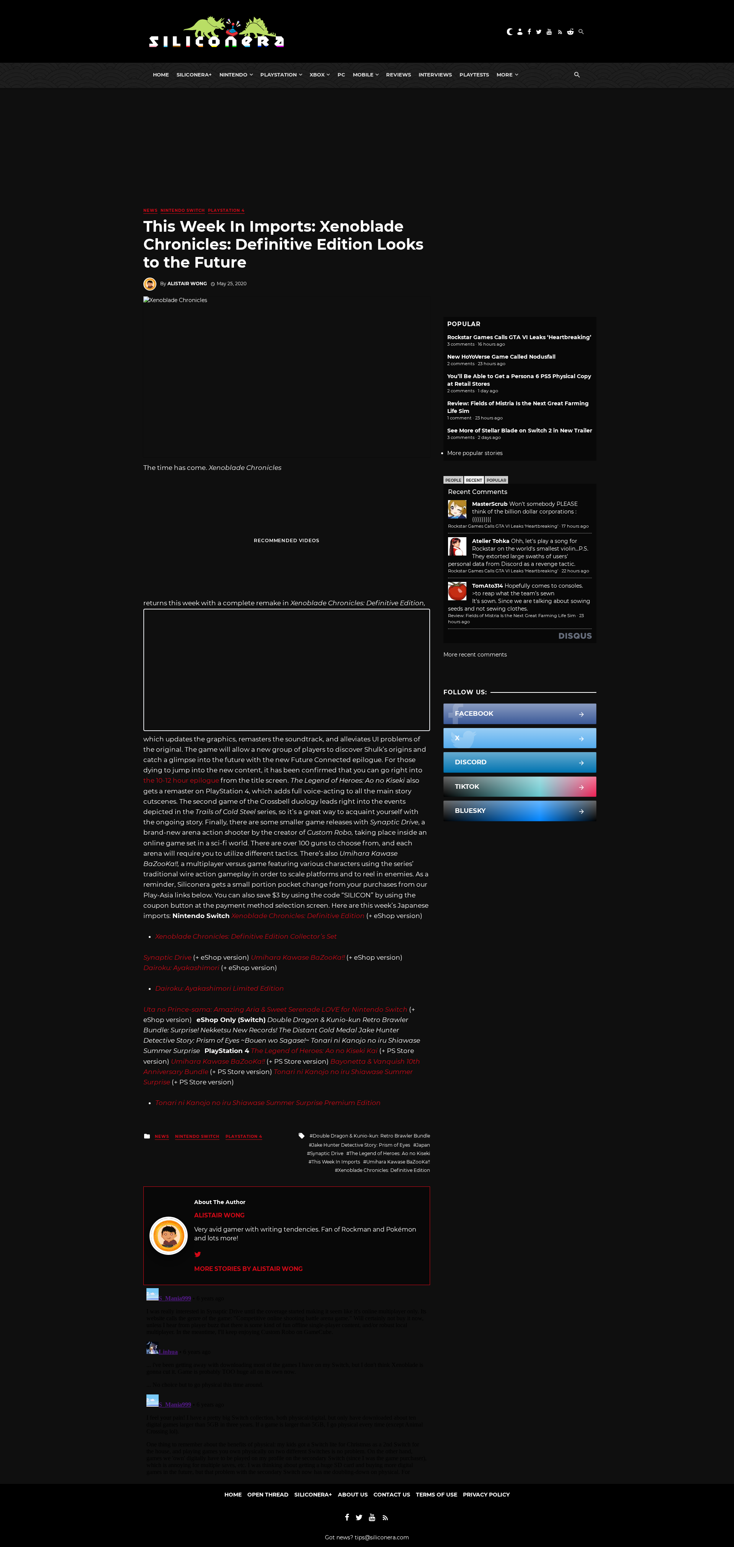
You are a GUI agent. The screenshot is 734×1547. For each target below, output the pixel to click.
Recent (474, 480)
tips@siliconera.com (382, 1537)
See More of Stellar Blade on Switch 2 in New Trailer (519, 430)
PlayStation (278, 75)
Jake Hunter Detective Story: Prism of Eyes (361, 1145)
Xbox (317, 75)
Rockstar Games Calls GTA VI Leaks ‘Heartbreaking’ (519, 337)
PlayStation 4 (226, 210)
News (150, 210)
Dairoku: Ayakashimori (181, 968)
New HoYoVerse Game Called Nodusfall (501, 356)
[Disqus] (286, 1380)
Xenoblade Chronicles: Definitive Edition (384, 1170)
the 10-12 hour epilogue (181, 780)
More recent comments (475, 654)
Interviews (435, 75)
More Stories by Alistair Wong (248, 1268)
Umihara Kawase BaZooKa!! (398, 1162)
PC (341, 75)
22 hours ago (575, 571)
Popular (496, 480)
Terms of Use (436, 1494)
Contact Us (391, 1494)
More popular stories (475, 453)
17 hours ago (575, 526)
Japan (423, 1145)
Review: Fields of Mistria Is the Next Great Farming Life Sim (512, 615)
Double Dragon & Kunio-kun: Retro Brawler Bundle (371, 1136)
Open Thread (268, 1494)
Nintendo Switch (183, 210)
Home (161, 75)
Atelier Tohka (491, 541)
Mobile (363, 75)
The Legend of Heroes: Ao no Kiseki (389, 1153)
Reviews (398, 75)
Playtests (474, 75)
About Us (353, 1494)
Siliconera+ (194, 75)
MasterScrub (490, 503)
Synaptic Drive (326, 1153)
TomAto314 (487, 585)
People (453, 480)
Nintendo (233, 75)
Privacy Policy (486, 1494)
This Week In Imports (336, 1162)
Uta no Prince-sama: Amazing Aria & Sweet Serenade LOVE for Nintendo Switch (275, 1009)
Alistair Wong (187, 283)
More (505, 75)
